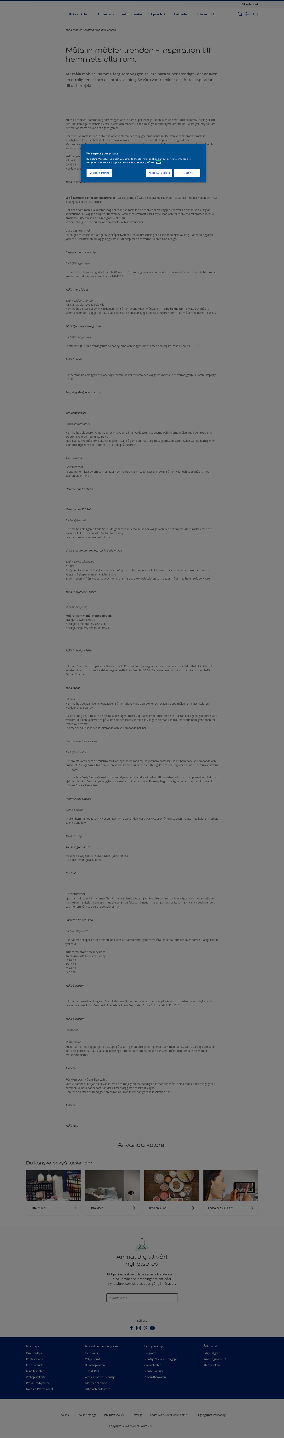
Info (158, 162)
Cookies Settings (99, 172)
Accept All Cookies (159, 172)
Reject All (187, 172)
